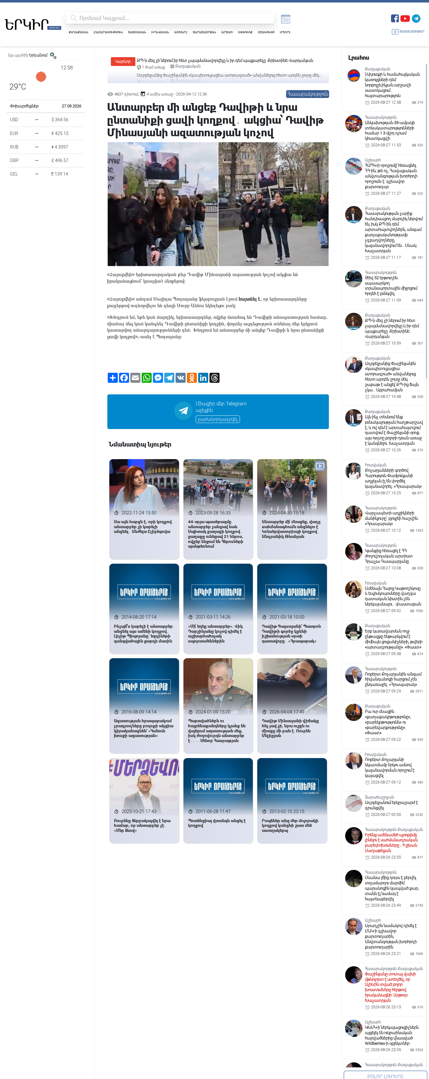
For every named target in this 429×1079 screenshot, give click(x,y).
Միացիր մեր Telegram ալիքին (221, 407)
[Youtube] (405, 17)
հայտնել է (250, 298)
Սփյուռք (245, 32)
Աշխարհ (180, 32)
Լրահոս (358, 57)
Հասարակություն (108, 32)
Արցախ (227, 32)
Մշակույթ (266, 32)
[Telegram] (416, 17)
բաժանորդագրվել (218, 419)
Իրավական (160, 32)
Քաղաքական (78, 32)
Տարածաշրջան (204, 32)
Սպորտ (285, 32)
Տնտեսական (137, 32)
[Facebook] (395, 17)
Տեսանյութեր (411, 32)
